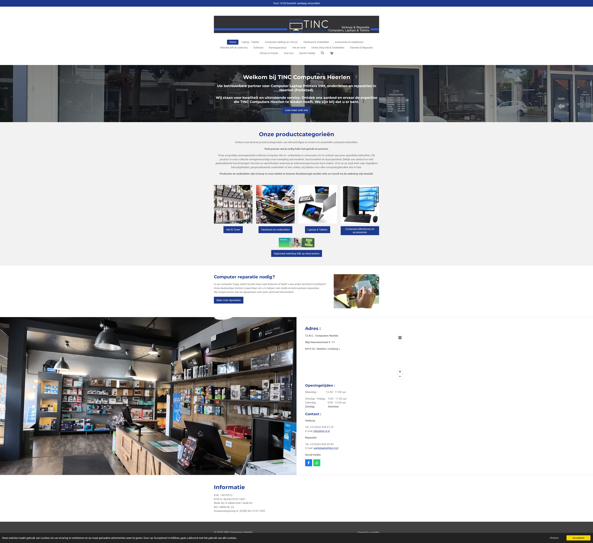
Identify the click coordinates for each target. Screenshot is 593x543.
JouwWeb (374, 532)
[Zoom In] (400, 371)
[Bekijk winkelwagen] (331, 53)
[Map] (380, 357)
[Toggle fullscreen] (400, 337)
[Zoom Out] (400, 376)
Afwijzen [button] (554, 538)
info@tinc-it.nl (321, 431)
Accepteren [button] (578, 538)
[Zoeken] (322, 53)
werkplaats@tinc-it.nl (326, 448)
